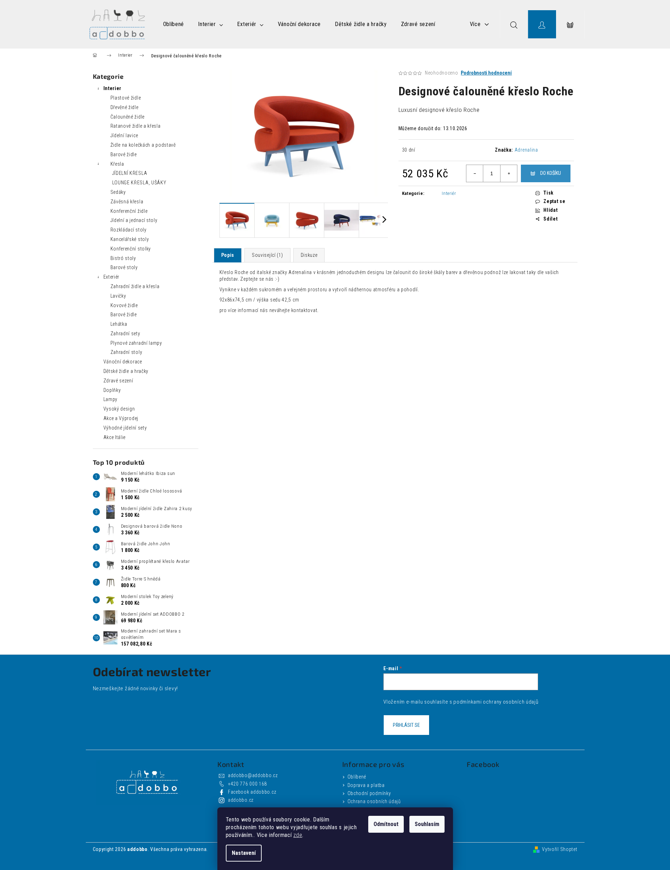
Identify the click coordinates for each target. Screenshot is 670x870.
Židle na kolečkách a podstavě (143, 145)
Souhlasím (427, 824)
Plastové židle (125, 98)
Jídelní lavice (124, 135)
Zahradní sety (125, 333)
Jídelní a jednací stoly (134, 220)
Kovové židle (124, 305)
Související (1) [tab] (267, 255)
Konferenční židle (129, 211)
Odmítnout (386, 824)
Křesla (117, 164)
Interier (112, 88)
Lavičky (118, 296)
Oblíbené (356, 777)
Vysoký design (119, 409)
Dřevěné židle (124, 107)
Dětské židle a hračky (126, 371)
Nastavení (244, 853)
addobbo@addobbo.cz (253, 775)
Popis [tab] (228, 255)
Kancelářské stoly (129, 239)
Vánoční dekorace (122, 361)
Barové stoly (124, 267)
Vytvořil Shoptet (559, 849)
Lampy (110, 399)
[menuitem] (173, 24)
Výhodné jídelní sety (125, 428)
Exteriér (111, 277)
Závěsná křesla (126, 201)
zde (297, 835)
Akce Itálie (114, 437)
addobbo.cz (241, 800)
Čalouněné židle (127, 117)
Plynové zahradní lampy (136, 343)
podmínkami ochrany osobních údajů (495, 702)
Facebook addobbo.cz (252, 792)
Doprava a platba (366, 785)
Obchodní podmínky (369, 793)
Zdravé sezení (118, 380)
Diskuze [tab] (309, 255)
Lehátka (118, 324)
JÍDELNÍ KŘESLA (129, 173)
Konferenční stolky (130, 249)
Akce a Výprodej (121, 418)
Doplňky (112, 390)
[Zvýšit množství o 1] (508, 173)
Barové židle (123, 154)
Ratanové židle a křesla (135, 126)
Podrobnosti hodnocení (486, 73)
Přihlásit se (406, 725)
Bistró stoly (123, 258)
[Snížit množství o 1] (474, 173)
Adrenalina (526, 150)
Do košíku (550, 173)
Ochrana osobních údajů (374, 801)
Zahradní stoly (126, 352)
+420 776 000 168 (247, 784)
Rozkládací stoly (128, 230)
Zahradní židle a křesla (135, 286)
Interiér (449, 193)
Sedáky (118, 192)
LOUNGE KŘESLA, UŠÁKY (139, 182)
